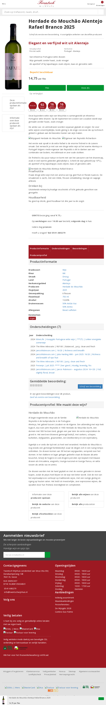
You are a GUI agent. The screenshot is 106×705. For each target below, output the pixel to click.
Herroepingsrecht (67, 674)
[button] (33, 106)
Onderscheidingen (61, 248)
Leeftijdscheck (35, 674)
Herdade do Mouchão (73, 286)
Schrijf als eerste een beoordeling (44, 34)
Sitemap (72, 671)
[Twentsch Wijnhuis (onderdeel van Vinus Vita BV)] (46, 4)
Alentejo (66, 283)
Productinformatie (39, 248)
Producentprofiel (38, 255)
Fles (47, 88)
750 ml (66, 296)
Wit (64, 273)
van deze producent (45, 506)
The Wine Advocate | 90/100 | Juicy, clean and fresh (60, 361)
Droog (65, 276)
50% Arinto (68, 306)
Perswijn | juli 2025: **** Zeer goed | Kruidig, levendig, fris (63, 365)
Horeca (62, 671)
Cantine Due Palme (64, 611)
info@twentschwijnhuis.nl (15, 592)
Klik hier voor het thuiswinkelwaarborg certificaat (26, 655)
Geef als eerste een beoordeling (45, 397)
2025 (65, 290)
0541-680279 (10, 588)
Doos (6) (85, 88)
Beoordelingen (80, 248)
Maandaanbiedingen (64, 601)
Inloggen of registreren (13, 671)
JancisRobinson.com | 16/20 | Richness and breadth (60, 350)
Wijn (65, 270)
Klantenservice (33, 671)
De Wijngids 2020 (63, 608)
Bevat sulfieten (69, 310)
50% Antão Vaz (69, 303)
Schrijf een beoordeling (90, 386)
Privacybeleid (50, 674)
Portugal (66, 280)
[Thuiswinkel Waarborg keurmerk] (21, 648)
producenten (83, 504)
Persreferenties (62, 604)
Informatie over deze (41, 496)
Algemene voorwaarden (89, 671)
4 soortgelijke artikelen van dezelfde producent (81, 34)
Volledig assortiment (64, 597)
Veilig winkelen (49, 671)
